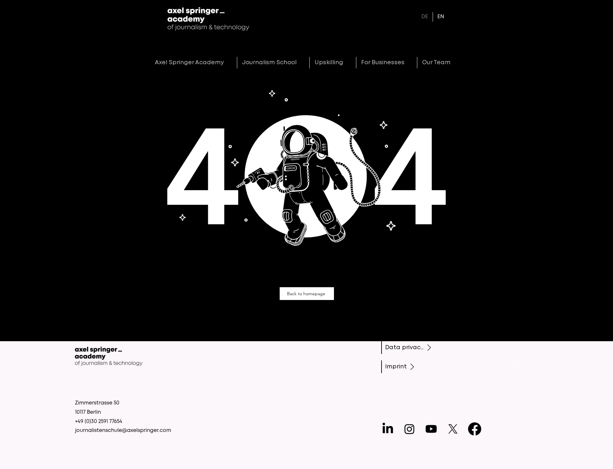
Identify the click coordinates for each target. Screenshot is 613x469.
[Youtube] (431, 428)
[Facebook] (474, 428)
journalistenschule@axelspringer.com (123, 430)
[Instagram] (409, 428)
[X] (452, 428)
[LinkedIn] (387, 428)
